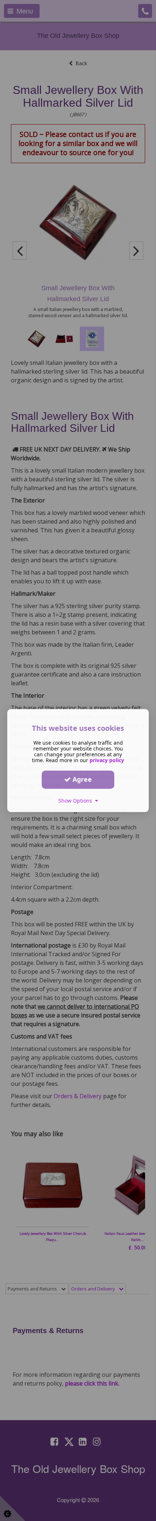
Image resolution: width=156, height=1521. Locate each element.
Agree (81, 779)
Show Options (76, 800)
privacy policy (107, 760)
